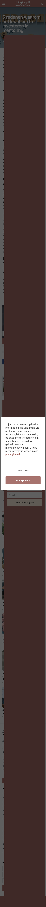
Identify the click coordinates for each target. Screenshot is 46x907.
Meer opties (23, 470)
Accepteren (23, 480)
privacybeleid (12, 454)
